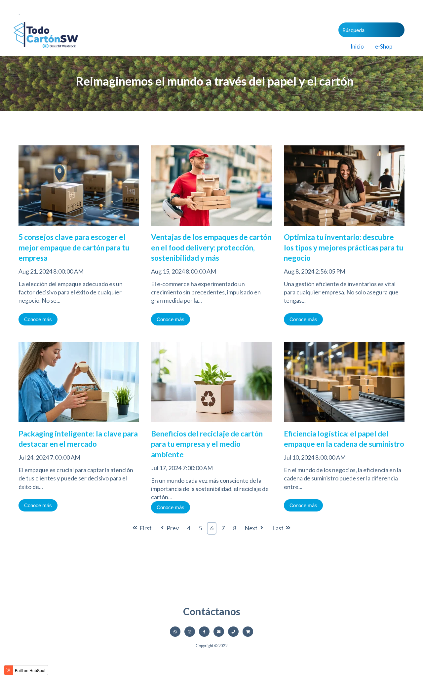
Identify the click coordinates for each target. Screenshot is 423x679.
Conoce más (38, 319)
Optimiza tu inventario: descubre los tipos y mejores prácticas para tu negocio (343, 247)
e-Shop (383, 46)
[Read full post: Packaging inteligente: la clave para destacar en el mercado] (79, 424)
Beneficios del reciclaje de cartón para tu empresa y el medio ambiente (207, 444)
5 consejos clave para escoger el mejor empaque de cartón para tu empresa (74, 247)
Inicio (357, 46)
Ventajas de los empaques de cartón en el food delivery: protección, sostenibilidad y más (211, 247)
